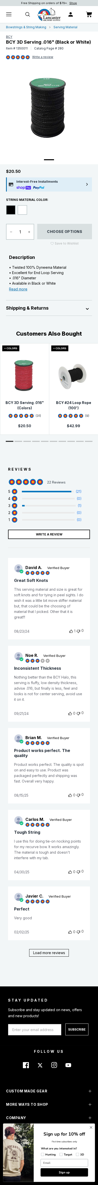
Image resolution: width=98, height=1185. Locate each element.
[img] (8, 57)
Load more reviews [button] (49, 953)
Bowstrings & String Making (26, 27)
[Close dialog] (91, 1127)
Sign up (64, 1172)
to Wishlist (67, 243)
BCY (9, 37)
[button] (9, 441)
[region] (45, 491)
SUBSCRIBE (77, 1029)
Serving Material (65, 27)
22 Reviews (42, 57)
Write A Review (49, 534)
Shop (73, 3)
